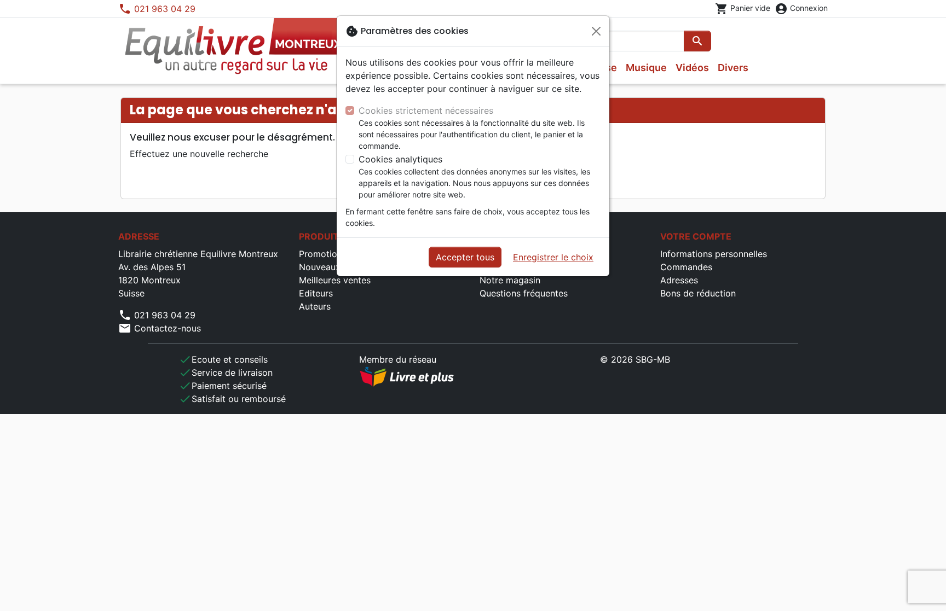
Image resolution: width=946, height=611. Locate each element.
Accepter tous (465, 257)
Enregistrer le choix (553, 257)
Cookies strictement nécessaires (426, 110)
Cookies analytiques (400, 159)
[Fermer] (596, 31)
